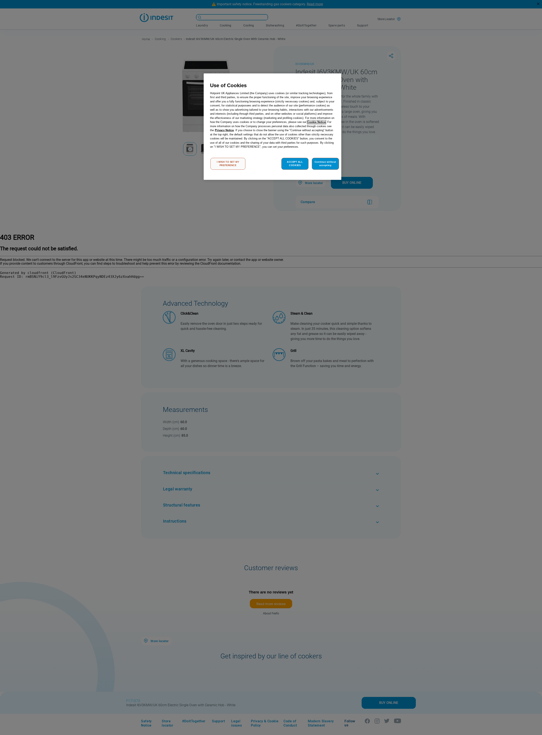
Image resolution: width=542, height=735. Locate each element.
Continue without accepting (325, 164)
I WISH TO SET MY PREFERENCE (228, 164)
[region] (272, 126)
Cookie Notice (316, 122)
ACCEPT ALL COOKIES (295, 164)
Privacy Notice (224, 130)
